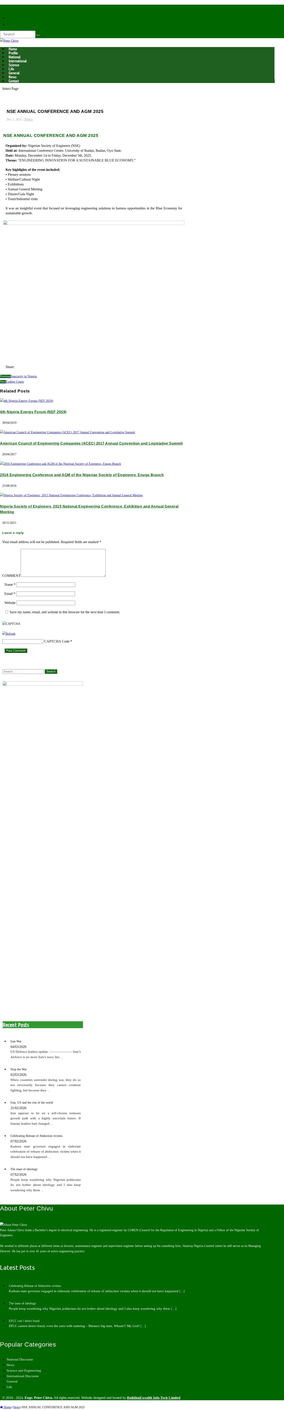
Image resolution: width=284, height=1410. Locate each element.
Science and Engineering (24, 1370)
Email (9, 594)
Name (10, 584)
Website (10, 603)
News (28, 119)
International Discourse (23, 1376)
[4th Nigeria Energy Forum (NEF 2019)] (26, 400)
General (12, 1381)
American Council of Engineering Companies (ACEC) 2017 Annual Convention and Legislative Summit (91, 443)
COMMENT (11, 576)
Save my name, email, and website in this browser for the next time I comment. (65, 612)
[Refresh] (8, 633)
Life (9, 1387)
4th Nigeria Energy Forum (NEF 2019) (33, 412)
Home (7, 1407)
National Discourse (20, 1359)
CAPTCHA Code (56, 641)
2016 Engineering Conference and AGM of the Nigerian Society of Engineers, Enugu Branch (82, 475)
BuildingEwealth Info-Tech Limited (153, 1398)
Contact (14, 80)
